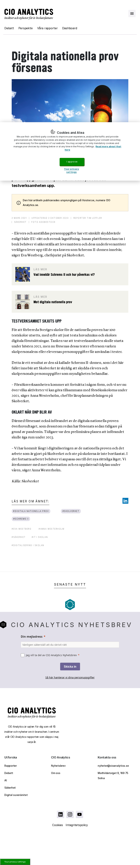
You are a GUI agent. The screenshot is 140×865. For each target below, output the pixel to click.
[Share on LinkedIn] (125, 501)
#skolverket (71, 511)
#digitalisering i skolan (28, 545)
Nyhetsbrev (58, 765)
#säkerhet (19, 537)
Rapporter (10, 765)
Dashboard (69, 28)
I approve (72, 161)
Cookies (57, 825)
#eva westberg (21, 528)
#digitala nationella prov (31, 511)
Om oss (55, 773)
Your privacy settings (15, 861)
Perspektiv (25, 28)
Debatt (9, 28)
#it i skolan (40, 537)
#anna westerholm (51, 528)
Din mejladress (31, 637)
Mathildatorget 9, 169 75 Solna (113, 775)
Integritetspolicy (77, 825)
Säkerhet (10, 787)
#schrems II (21, 518)
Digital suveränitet (16, 794)
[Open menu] (132, 13)
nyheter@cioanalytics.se (113, 765)
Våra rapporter (47, 28)
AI (5, 780)
